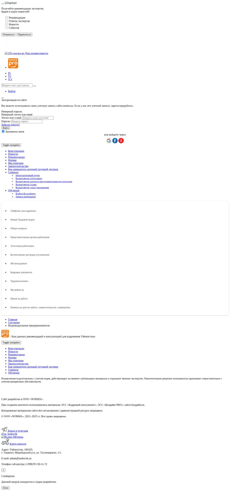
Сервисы (13, 369)
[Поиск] (34, 86)
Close (5, 488)
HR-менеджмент (18, 263)
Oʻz (10, 79)
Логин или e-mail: (11, 117)
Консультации (16, 151)
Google (109, 140)
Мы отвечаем (15, 163)
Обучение (13, 372)
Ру (9, 73)
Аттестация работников (22, 246)
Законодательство (18, 166)
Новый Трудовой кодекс (22, 219)
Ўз (9, 76)
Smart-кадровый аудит (28, 175)
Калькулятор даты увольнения (32, 187)
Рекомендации (16, 157)
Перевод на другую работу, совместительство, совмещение (40, 307)
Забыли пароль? (10, 124)
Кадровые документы (21, 272)
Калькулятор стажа (26, 184)
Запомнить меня (14, 131)
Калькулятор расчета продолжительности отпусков (44, 181)
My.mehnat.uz (17, 290)
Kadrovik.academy (26, 193)
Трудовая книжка (19, 281)
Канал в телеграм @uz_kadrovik (14, 432)
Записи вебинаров (26, 196)
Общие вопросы (18, 228)
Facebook (115, 140)
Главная (12, 319)
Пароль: (5, 121)
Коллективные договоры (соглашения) (29, 255)
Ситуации (14, 322)
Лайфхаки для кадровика (23, 211)
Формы (12, 160)
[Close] (2, 3)
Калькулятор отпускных (29, 178)
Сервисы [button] (13, 172)
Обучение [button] (13, 190)
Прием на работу (19, 298)
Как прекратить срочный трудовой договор (33, 169)
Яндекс (121, 140)
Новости (13, 154)
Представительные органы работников (29, 237)
